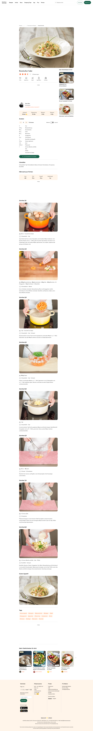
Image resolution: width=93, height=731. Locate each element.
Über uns (36, 687)
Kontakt (49, 692)
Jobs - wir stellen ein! (38, 686)
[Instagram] (23, 690)
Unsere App (36, 692)
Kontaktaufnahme (66, 689)
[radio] (20, 74)
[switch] (52, 122)
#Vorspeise (30, 613)
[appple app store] (26, 708)
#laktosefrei (34, 619)
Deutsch (50, 698)
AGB (49, 687)
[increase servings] (26, 122)
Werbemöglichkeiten (66, 686)
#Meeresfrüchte (38, 613)
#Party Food (37, 616)
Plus (36, 694)
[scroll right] (76, 658)
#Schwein (22, 619)
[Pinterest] (29, 690)
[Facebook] (21, 690)
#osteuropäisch (23, 613)
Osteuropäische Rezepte (31, 25)
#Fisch (50, 616)
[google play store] (26, 711)
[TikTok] (25, 690)
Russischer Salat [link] (41, 25)
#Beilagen (46, 613)
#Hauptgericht (23, 616)
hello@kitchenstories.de (65, 720)
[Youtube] (27, 690)
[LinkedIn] (31, 690)
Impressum (50, 686)
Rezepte (20, 25)
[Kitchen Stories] (4, 3)
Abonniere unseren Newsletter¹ (24, 693)
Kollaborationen (37, 691)
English (54, 698)
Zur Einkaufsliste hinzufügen (30, 156)
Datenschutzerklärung (53, 689)
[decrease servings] (20, 122)
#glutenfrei (30, 616)
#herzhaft (41, 619)
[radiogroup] (25, 74)
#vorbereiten (45, 616)
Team (35, 689)
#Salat (51, 613)
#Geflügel (28, 619)
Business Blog (65, 687)
